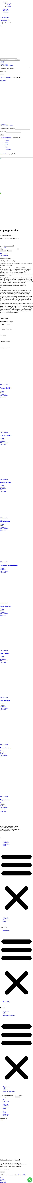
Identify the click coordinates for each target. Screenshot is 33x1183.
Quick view (3, 397)
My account (6, 1011)
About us (5, 841)
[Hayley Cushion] (16, 601)
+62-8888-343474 (4, 20)
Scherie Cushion (5, 482)
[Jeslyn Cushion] (16, 795)
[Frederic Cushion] (16, 430)
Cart (4, 1012)
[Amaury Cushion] (16, 383)
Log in (2, 74)
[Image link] (10, 820)
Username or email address (7, 68)
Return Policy (6, 930)
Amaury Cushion (5, 388)
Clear (5, 247)
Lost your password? (5, 77)
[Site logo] (8, 58)
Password (3, 71)
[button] (16, 881)
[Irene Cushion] (16, 648)
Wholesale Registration (9, 1015)
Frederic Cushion (5, 435)
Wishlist (5, 1014)
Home (1, 154)
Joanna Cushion (5, 748)
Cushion (5, 154)
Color (1, 246)
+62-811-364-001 (4, 17)
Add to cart (3, 250)
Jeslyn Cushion (5, 800)
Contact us (6, 842)
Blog (4, 845)
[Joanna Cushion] (16, 743)
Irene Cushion (4, 653)
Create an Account (8, 65)
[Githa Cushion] (16, 516)
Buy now (9, 250)
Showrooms (6, 844)
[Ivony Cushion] (16, 696)
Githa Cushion (5, 521)
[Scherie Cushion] (16, 478)
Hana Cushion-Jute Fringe (9, 565)
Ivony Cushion (5, 700)
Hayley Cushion (5, 606)
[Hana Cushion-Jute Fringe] (16, 560)
